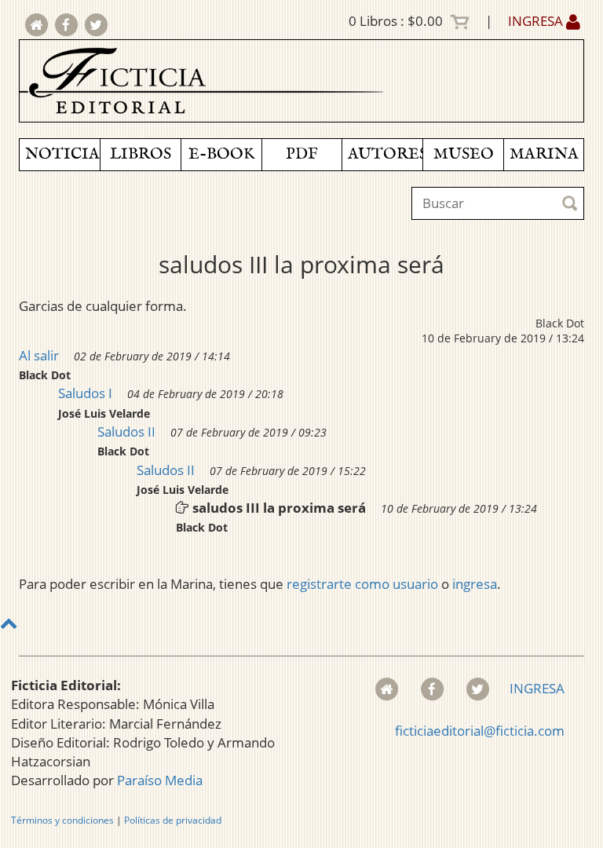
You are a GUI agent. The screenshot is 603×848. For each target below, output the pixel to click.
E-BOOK (221, 154)
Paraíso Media (160, 780)
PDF (302, 154)
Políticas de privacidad (172, 820)
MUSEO (463, 154)
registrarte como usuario (362, 584)
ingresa (474, 584)
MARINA (544, 154)
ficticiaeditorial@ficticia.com (480, 731)
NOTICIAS (62, 154)
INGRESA (537, 21)
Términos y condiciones (62, 820)
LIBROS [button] (140, 154)
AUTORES (385, 154)
